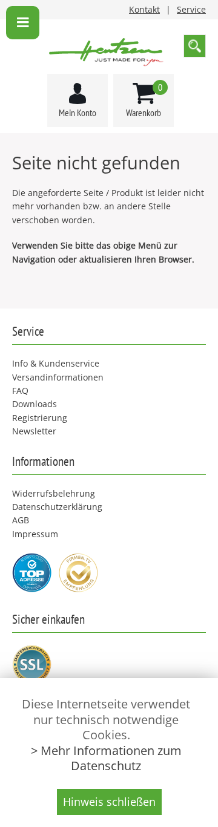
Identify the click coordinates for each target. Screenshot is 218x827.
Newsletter (34, 431)
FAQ (20, 390)
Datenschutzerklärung (57, 506)
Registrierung (39, 417)
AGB (20, 520)
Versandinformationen (58, 377)
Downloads (34, 404)
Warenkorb (144, 100)
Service (191, 9)
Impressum (35, 534)
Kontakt (144, 9)
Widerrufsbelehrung (53, 493)
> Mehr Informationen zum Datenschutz (106, 758)
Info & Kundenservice (55, 363)
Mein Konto (77, 112)
